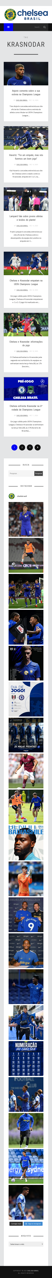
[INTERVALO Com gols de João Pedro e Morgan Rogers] (26, 627)
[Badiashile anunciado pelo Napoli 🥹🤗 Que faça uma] (26, 842)
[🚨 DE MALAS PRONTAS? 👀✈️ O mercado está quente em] (26, 735)
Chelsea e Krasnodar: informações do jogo (26, 343)
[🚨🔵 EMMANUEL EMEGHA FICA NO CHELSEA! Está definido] (26, 1130)
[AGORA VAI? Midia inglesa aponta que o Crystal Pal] (26, 986)
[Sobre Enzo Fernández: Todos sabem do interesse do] (26, 1202)
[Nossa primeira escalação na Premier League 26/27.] (26, 663)
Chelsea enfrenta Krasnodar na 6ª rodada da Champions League (26, 408)
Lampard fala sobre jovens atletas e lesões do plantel (26, 218)
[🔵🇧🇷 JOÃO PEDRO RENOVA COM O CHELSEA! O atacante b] (26, 914)
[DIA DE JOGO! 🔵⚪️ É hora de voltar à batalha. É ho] (26, 699)
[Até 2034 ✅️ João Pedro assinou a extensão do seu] (26, 950)
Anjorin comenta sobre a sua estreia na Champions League (26, 92)
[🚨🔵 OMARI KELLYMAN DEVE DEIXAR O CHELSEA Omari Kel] (26, 1166)
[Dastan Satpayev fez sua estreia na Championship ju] (26, 771)
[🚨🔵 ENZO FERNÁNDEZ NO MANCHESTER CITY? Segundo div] (26, 519)
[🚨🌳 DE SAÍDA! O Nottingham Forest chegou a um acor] (26, 555)
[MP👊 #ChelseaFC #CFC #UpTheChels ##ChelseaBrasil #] (26, 878)
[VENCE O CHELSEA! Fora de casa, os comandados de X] (26, 591)
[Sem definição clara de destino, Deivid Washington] (26, 1022)
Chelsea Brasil (22, 100)
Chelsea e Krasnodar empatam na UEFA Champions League (26, 282)
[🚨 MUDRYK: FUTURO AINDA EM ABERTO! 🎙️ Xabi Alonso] (26, 807)
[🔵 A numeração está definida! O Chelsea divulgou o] (26, 1058)
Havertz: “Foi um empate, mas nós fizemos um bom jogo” (26, 157)
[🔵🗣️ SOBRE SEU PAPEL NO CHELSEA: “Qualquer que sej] (26, 1094)
